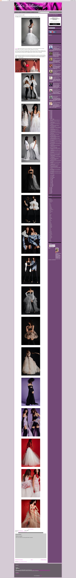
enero (51, 186)
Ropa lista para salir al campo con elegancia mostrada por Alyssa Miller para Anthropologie (57, 71)
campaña (50, 207)
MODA (20, 12)
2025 (50, 112)
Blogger (41, 575)
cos (49, 213)
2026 (50, 111)
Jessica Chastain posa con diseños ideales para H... (55, 122)
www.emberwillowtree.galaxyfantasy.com (44, 570)
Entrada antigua (43, 559)
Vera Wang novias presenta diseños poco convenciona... (55, 138)
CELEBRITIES (28, 12)
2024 (50, 113)
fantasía (50, 217)
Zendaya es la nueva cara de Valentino (55, 153)
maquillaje (50, 226)
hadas (50, 219)
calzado (50, 206)
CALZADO (23, 12)
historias (50, 220)
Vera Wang (16, 48)
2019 (50, 187)
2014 (50, 192)
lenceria (50, 223)
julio (51, 179)
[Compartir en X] (26, 530)
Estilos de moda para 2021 (53, 147)
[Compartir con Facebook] (27, 530)
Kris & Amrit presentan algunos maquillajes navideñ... (54, 159)
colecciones (19, 531)
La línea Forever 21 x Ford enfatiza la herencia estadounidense (56, 97)
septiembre (51, 177)
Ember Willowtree (28, 5)
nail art (50, 229)
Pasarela (50, 231)
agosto (51, 178)
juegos (50, 222)
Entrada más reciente (19, 559)
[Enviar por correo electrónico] (24, 530)
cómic (50, 212)
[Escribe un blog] (25, 530)
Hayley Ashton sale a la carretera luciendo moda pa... (54, 135)
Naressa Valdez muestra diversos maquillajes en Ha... (54, 126)
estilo (50, 216)
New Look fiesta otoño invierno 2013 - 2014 (56, 52)
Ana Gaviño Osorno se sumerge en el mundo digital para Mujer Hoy (57, 47)
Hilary (57, 252)
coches (50, 210)
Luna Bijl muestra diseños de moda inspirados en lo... (55, 145)
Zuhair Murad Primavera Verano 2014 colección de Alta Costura (57, 59)
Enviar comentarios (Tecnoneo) (23, 561)
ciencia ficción (51, 209)
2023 (50, 114)
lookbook (50, 224)
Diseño (22, 531)
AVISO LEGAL (17, 573)
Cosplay (50, 214)
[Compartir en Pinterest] (28, 530)
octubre (51, 176)
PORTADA (16, 12)
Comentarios (51, 246)
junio (51, 180)
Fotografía (50, 218)
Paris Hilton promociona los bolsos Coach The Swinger (55, 136)
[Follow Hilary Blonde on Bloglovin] (52, 28)
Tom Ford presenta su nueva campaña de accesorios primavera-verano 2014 (57, 84)
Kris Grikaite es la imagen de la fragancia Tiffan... (54, 129)
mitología (50, 227)
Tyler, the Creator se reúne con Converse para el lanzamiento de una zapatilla (57, 90)
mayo (51, 181)
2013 (50, 193)
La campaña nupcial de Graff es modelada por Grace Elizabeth (57, 77)
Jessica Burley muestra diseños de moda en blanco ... (54, 131)
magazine (50, 225)
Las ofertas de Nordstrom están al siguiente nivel (54, 164)
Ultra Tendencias (31, 529)
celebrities (50, 208)
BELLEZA (33, 12)
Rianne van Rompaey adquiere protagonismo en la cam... (54, 166)
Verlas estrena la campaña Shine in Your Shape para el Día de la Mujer (57, 103)
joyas (50, 221)
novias (26, 531)
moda (24, 531)
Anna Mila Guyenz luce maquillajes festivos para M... (55, 155)
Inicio (32, 559)
